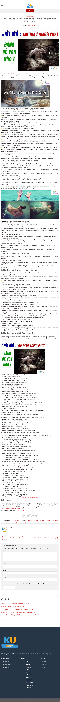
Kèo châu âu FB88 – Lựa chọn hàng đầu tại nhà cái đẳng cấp (17, 609)
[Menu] (2, 5)
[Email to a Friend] (31, 515)
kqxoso (29, 674)
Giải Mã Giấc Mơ (30, 16)
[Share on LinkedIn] (36, 515)
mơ (53, 520)
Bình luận (5, 550)
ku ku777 (47, 520)
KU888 (29, 687)
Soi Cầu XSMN (6, 664)
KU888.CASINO (20, 510)
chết (26, 520)
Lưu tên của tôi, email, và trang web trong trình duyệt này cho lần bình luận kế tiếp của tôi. (28, 583)
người (39, 522)
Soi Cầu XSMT (6, 667)
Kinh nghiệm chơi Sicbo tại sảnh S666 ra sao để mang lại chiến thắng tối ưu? (21, 615)
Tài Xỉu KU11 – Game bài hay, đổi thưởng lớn (13, 606)
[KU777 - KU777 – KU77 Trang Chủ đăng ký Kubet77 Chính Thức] (30, 5)
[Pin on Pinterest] (34, 515)
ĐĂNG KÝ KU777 (30, 497)
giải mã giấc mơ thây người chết (37, 520)
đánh (29, 520)
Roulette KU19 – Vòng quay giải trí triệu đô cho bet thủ (15, 603)
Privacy (44, 661)
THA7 (29, 672)
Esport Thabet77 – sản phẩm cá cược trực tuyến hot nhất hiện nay (18, 612)
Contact (44, 667)
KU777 (29, 77)
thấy (43, 522)
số (41, 522)
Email (4, 570)
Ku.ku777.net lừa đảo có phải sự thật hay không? (44, 538)
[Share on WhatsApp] (23, 515)
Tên (4, 563)
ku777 (35, 25)
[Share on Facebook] (26, 515)
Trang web (5, 577)
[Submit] (57, 595)
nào (36, 522)
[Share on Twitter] (28, 515)
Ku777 (50, 520)
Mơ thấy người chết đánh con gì (10, 74)
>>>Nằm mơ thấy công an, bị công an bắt (11, 508)
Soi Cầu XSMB (6, 661)
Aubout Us (44, 664)
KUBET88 (30, 669)
